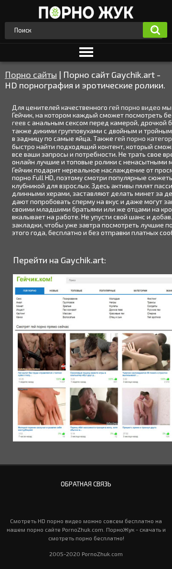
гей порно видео (135, 107)
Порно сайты (31, 74)
